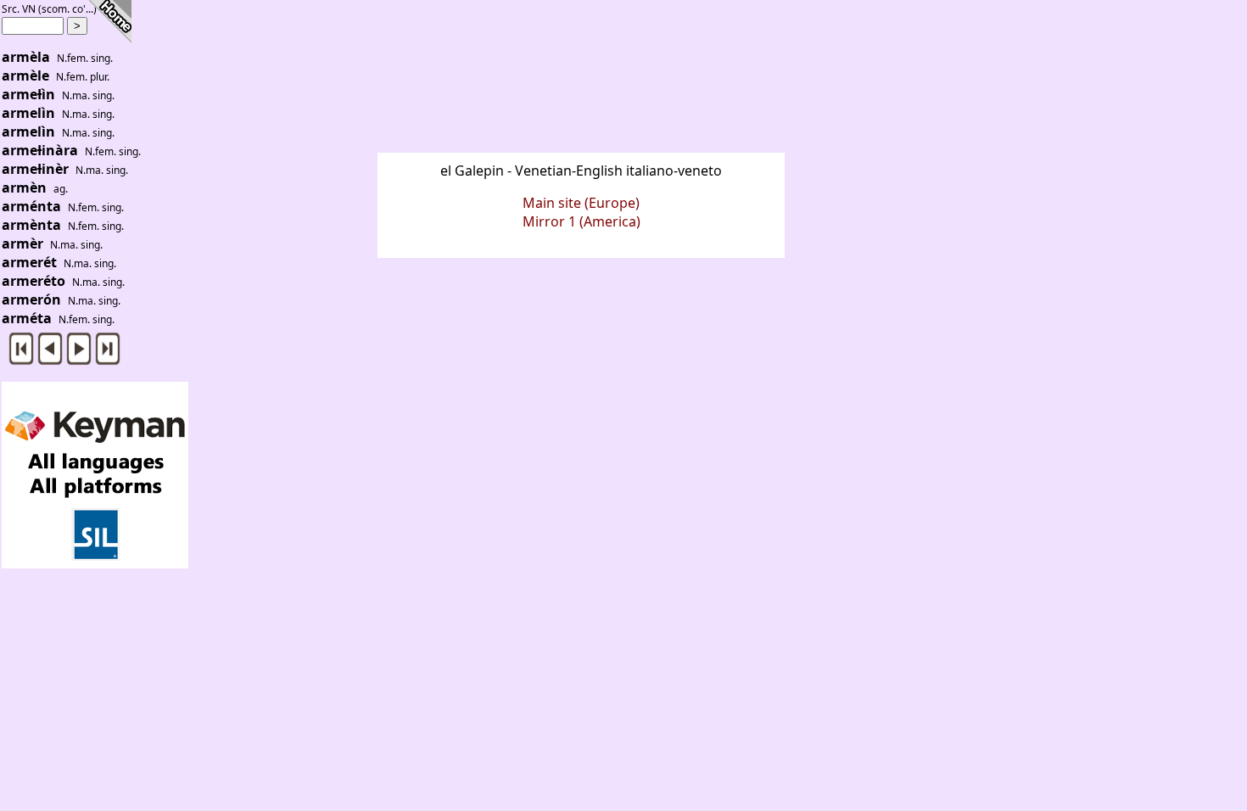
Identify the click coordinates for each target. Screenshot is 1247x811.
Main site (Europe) (581, 202)
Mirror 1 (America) (581, 221)
